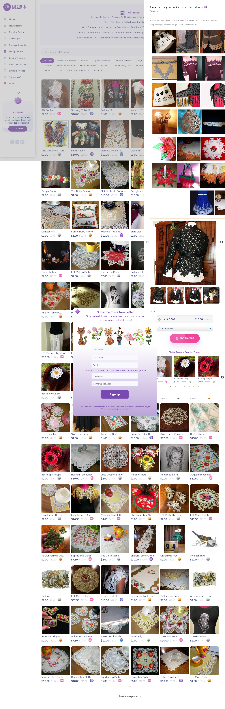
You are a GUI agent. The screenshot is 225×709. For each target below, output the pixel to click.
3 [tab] (180, 386)
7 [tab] (198, 386)
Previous (147, 242)
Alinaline (154, 10)
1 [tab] (170, 386)
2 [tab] (175, 386)
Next (221, 242)
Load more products (130, 696)
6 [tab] (193, 386)
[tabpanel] (161, 369)
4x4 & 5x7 (169, 319)
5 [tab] (189, 386)
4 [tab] (184, 386)
